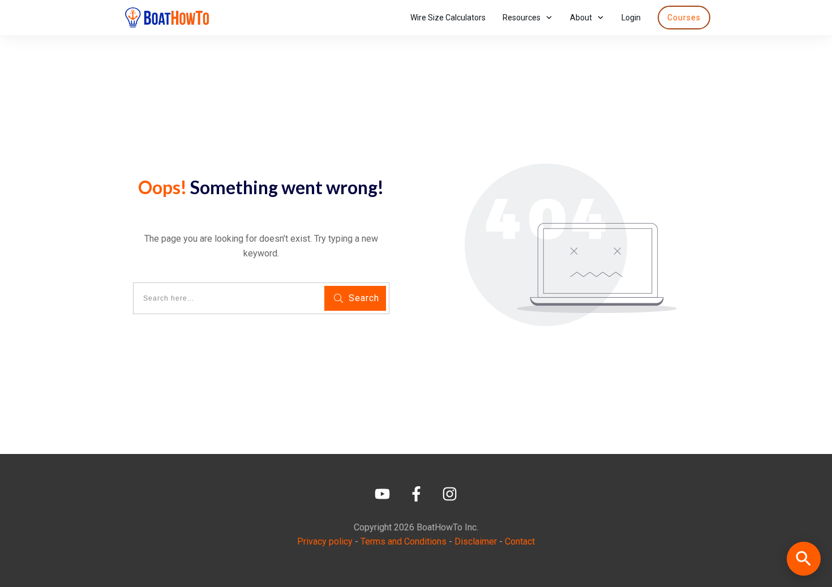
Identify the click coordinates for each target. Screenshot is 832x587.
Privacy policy (325, 541)
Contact (520, 541)
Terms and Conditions (404, 541)
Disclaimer (475, 541)
